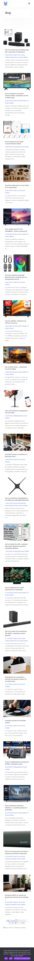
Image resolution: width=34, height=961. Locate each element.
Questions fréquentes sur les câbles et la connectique (17, 186)
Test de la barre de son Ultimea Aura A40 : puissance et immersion (17, 51)
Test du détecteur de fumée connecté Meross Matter (14, 143)
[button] (14, 927)
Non (11, 958)
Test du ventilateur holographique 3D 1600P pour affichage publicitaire (17, 499)
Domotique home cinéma (21, 147)
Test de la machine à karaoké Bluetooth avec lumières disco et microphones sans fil (16, 277)
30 (15, 923)
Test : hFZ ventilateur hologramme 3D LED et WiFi (16, 412)
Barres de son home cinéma (19, 57)
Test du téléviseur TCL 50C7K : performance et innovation (15, 588)
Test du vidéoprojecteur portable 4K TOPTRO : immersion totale (17, 763)
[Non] (32, 955)
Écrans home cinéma (20, 101)
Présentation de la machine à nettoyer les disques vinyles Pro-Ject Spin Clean (16, 679)
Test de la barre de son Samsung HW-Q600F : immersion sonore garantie (16, 633)
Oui (6, 958)
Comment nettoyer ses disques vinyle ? (15, 721)
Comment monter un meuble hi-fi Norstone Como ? (16, 455)
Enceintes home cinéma (17, 859)
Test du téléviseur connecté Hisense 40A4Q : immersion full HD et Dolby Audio (16, 95)
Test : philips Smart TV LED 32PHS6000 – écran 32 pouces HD (16, 230)
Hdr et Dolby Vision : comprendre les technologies (16, 368)
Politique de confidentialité (22, 958)
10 (10, 923)
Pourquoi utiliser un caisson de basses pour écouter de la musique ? (16, 897)
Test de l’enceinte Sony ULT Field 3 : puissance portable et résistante (17, 852)
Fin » (23, 923)
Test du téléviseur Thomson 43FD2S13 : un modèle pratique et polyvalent (16, 808)
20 (12, 923)
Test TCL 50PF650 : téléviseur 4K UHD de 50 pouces (15, 322)
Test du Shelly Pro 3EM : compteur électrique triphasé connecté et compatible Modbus (16, 546)
